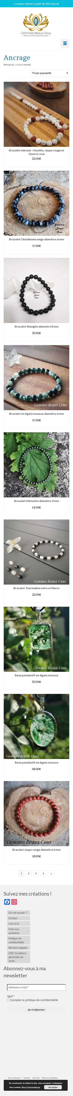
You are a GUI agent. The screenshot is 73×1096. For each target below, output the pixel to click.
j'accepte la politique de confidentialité (33, 1000)
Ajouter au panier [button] (36, 687)
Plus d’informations (31, 1087)
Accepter (53, 1087)
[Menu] (65, 43)
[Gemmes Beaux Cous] (36, 24)
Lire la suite (36, 774)
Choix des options (36, 164)
